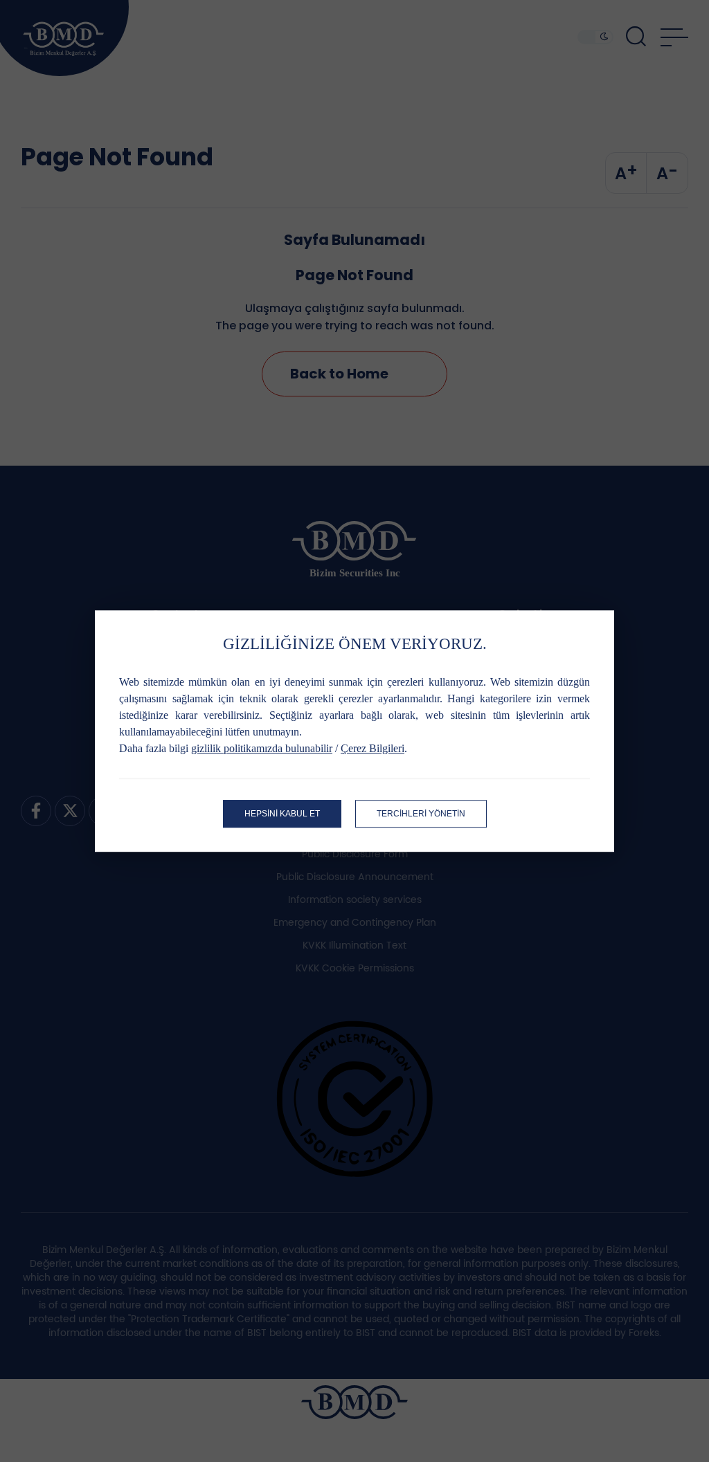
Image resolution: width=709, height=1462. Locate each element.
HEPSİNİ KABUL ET (282, 814)
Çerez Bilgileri (372, 748)
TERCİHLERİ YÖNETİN (421, 814)
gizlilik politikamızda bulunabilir (261, 748)
